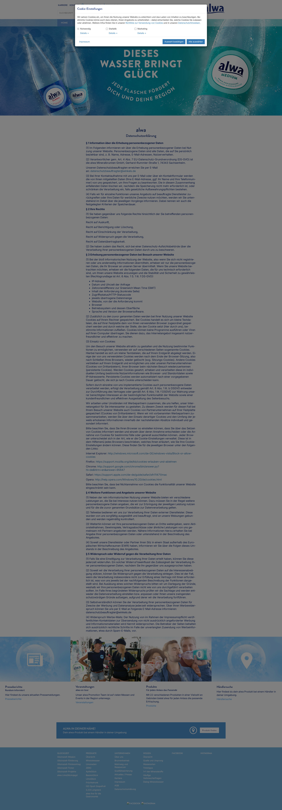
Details (83, 33)
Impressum (84, 41)
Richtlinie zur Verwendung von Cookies (144, 23)
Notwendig (85, 28)
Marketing (142, 28)
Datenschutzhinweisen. (189, 23)
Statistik (113, 28)
